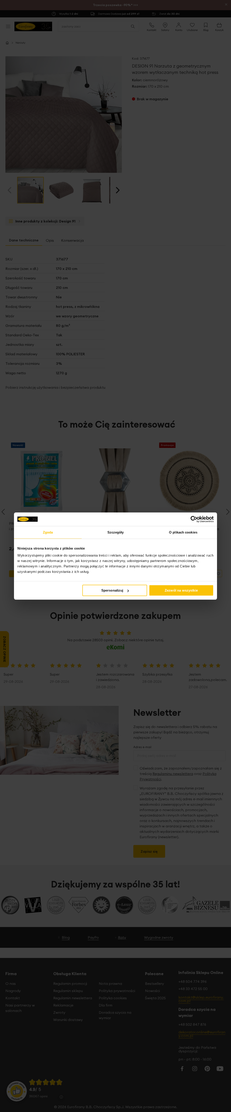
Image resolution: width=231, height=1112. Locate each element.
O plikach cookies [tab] (183, 532)
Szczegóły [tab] (115, 532)
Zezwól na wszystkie (181, 590)
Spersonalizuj (112, 590)
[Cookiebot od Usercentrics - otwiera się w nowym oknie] (194, 519)
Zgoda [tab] (48, 532)
